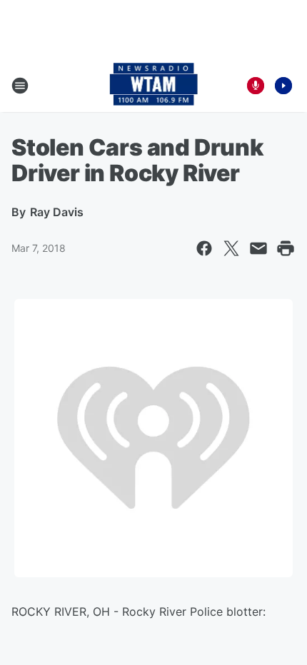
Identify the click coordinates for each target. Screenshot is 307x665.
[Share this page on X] (231, 248)
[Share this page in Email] (258, 248)
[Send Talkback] (255, 85)
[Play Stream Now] (283, 85)
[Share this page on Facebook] (204, 248)
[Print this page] (286, 248)
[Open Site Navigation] (20, 85)
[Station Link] (153, 85)
